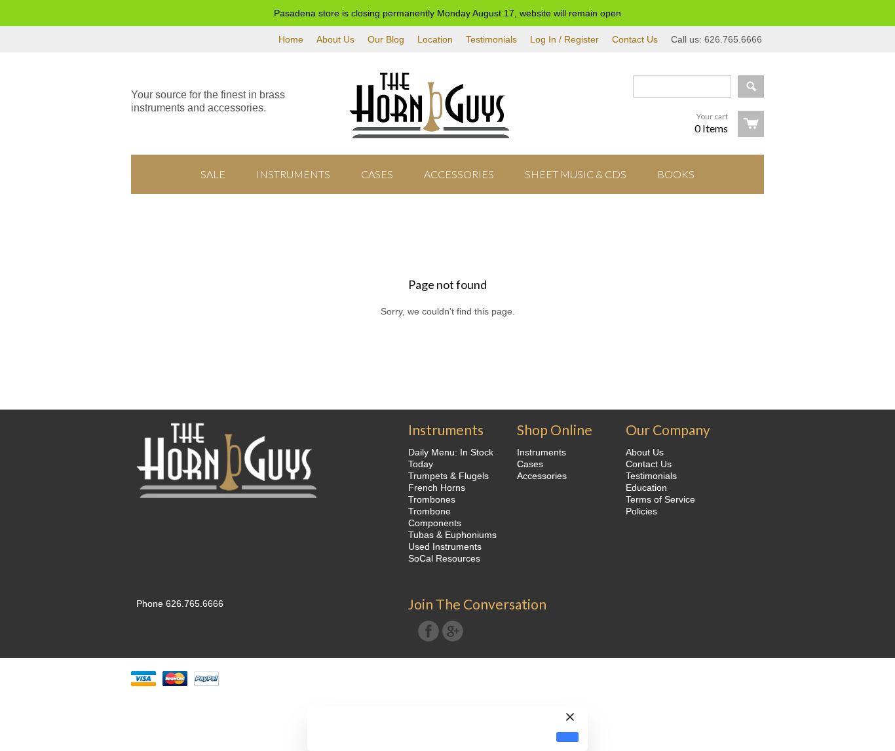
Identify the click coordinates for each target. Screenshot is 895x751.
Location (435, 39)
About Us (335, 39)
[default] (567, 737)
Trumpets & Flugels (448, 476)
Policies (641, 511)
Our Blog (386, 39)
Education (646, 487)
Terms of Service (660, 499)
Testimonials (491, 39)
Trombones (431, 499)
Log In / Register (564, 39)
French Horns (436, 487)
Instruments (541, 452)
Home (290, 39)
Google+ (452, 631)
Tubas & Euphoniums (452, 535)
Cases (530, 464)
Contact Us (635, 39)
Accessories (542, 476)
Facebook (428, 631)
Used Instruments (445, 546)
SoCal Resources (444, 558)
